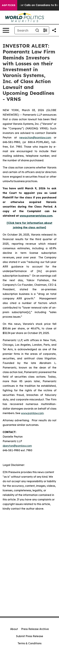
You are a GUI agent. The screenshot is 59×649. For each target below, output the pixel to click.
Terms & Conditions (29, 643)
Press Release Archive (35, 629)
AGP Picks (8, 5)
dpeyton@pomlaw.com (17, 445)
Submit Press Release (29, 636)
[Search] (37, 30)
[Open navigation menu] (6, 30)
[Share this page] (54, 30)
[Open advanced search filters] (45, 30)
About (14, 629)
